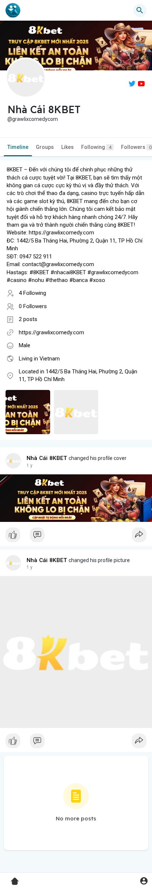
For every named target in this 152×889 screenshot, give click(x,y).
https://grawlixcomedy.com (51, 332)
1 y (29, 465)
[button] (143, 880)
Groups (45, 147)
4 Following (32, 293)
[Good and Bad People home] (13, 10)
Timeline (17, 147)
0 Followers (33, 306)
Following (96, 147)
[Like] (76, 536)
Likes (67, 147)
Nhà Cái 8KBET (47, 458)
